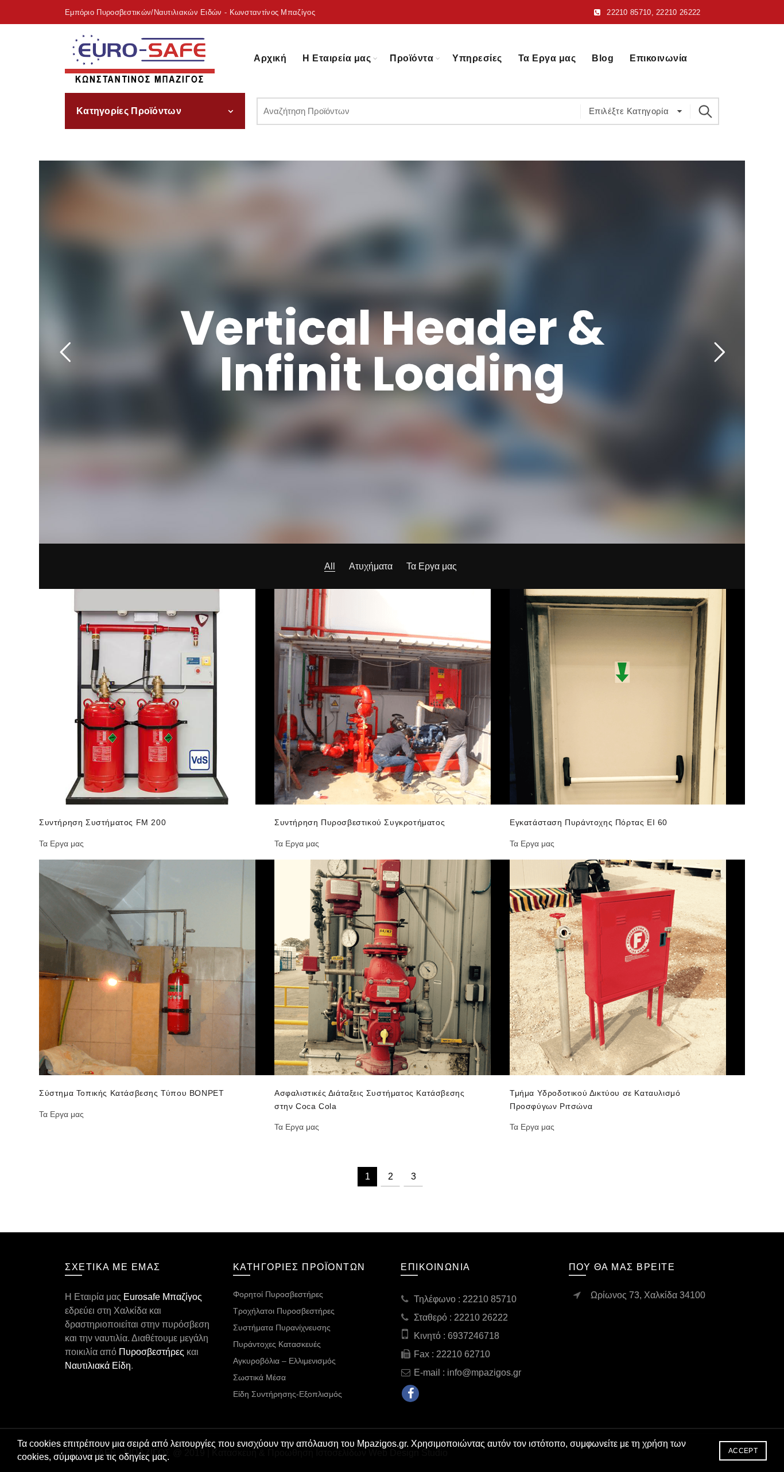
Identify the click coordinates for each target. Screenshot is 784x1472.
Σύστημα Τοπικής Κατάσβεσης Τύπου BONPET (131, 1093)
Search (704, 111)
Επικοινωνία (659, 58)
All (329, 566)
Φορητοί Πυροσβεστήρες (278, 1294)
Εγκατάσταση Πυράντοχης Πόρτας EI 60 (588, 822)
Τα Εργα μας (547, 58)
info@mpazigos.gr (484, 1372)
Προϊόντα (411, 58)
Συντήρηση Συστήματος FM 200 (102, 822)
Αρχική (270, 58)
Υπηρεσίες (477, 58)
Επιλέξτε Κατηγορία (630, 111)
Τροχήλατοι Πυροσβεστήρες (284, 1310)
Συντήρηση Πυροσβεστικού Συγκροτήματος (359, 822)
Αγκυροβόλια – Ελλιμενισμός (284, 1360)
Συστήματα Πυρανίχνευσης (282, 1327)
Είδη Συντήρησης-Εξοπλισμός (287, 1394)
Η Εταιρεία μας (336, 58)
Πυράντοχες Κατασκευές (277, 1344)
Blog (603, 58)
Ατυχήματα (371, 566)
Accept (743, 1451)
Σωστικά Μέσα (259, 1377)
